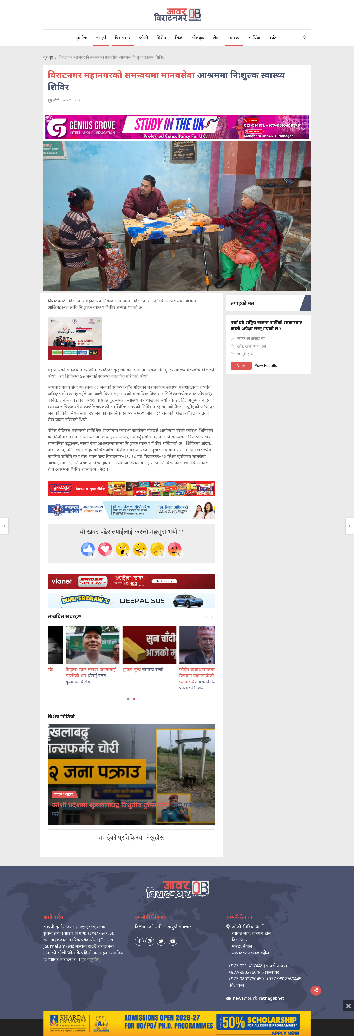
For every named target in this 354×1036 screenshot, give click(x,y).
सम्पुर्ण (101, 37)
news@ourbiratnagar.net (258, 998)
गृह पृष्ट (48, 57)
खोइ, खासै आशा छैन (251, 346)
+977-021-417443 (246, 965)
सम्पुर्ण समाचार (179, 927)
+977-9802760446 (246, 972)
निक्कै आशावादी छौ (251, 338)
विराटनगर (123, 37)
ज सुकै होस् (245, 353)
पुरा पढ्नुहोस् (90, 959)
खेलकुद (198, 37)
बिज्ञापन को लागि (149, 927)
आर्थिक (254, 37)
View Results (266, 365)
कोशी (143, 37)
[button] (128, 699)
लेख (216, 37)
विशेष (161, 37)
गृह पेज (81, 37)
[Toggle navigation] (46, 37)
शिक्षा (179, 37)
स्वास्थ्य (234, 37)
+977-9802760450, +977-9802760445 (265, 978)
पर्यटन (274, 37)
